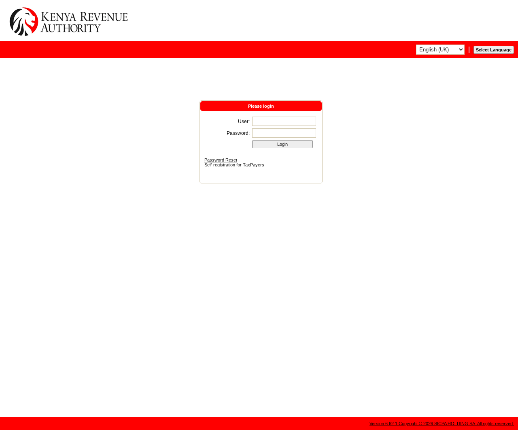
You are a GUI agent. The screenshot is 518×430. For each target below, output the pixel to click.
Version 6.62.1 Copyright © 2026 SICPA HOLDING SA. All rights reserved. (441, 423)
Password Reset (220, 160)
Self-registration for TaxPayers (234, 164)
